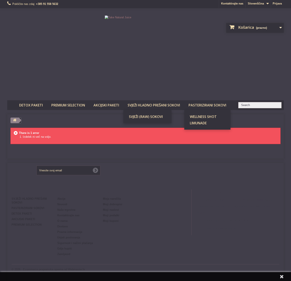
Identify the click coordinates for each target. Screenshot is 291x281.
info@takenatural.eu (228, 228)
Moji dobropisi (112, 204)
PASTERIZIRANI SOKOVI (207, 105)
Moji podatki (111, 215)
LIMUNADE (198, 123)
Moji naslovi (111, 209)
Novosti (62, 204)
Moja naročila (112, 198)
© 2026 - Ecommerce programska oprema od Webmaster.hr (48, 269)
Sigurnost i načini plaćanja (75, 243)
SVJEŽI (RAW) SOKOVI (146, 116)
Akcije (61, 198)
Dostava (62, 226)
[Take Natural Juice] (146, 53)
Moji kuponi (111, 220)
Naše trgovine (66, 209)
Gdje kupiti (64, 248)
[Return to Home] (15, 120)
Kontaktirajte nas (232, 3)
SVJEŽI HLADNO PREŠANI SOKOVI (154, 105)
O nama (62, 220)
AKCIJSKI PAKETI (106, 105)
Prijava (277, 3)
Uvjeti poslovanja (68, 237)
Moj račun (112, 191)
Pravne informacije (69, 232)
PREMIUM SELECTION (68, 105)
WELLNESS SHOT (203, 116)
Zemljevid (63, 254)
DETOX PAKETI (31, 105)
